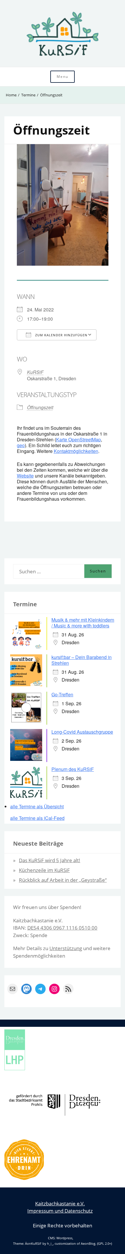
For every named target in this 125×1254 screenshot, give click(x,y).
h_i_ (50, 1244)
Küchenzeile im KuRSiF (44, 870)
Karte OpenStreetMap (78, 439)
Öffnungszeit (40, 407)
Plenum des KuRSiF (72, 769)
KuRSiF (35, 372)
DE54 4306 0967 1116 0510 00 (62, 927)
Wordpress (64, 1238)
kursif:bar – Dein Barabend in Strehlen (81, 660)
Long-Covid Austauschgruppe (82, 731)
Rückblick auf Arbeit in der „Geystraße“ (63, 880)
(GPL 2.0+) (104, 1244)
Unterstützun (64, 948)
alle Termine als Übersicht (37, 806)
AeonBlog (88, 1244)
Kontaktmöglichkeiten (76, 451)
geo (21, 445)
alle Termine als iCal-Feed (37, 818)
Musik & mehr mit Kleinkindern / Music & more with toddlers (82, 622)
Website (25, 475)
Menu (62, 76)
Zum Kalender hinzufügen (61, 335)
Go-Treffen (62, 694)
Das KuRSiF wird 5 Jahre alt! (49, 860)
